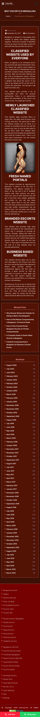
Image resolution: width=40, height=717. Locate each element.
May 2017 (10, 475)
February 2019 (11, 398)
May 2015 (10, 562)
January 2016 (11, 533)
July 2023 (10, 369)
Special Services (9, 598)
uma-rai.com (23, 708)
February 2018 (11, 442)
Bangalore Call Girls (11, 647)
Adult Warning (8, 690)
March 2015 (11, 569)
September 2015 (12, 547)
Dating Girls (7, 679)
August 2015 (11, 551)
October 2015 (11, 544)
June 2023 (10, 372)
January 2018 (11, 445)
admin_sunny (11, 30)
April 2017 (10, 478)
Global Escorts (9, 622)
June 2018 (10, 427)
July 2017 (10, 467)
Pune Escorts (8, 634)
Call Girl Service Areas (12, 651)
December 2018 (12, 405)
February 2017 (11, 485)
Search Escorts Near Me (12, 658)
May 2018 (10, 431)
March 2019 (11, 394)
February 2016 (11, 529)
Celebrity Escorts (10, 641)
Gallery (6, 594)
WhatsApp (31, 714)
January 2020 (11, 391)
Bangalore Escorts (10, 590)
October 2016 (11, 500)
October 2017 (11, 456)
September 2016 (12, 504)
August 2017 (11, 464)
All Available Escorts (11, 605)
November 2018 (12, 409)
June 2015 (10, 558)
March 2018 (11, 438)
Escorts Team (8, 609)
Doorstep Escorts (10, 675)
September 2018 (12, 416)
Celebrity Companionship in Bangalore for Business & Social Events (18, 344)
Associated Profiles (10, 662)
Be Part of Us (8, 687)
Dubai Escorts (8, 630)
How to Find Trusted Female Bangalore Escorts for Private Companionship (17, 329)
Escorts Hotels (9, 669)
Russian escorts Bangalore (13, 619)
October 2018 (11, 413)
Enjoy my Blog (8, 601)
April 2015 (10, 566)
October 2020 (11, 387)
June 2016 (10, 515)
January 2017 (11, 489)
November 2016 (12, 496)
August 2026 (11, 365)
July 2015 (10, 555)
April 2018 (10, 434)
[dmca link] (17, 711)
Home (8, 16)
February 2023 (12, 376)
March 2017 (10, 482)
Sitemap (6, 698)
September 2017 (12, 460)
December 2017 (12, 449)
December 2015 (12, 536)
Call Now (11, 714)
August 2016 (11, 507)
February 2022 (12, 383)
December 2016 (12, 493)
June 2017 (10, 471)
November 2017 (12, 453)
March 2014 (11, 573)
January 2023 (11, 380)
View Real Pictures (10, 683)
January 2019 (11, 402)
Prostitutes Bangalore (11, 655)
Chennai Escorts (9, 637)
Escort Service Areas (11, 666)
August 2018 (11, 420)
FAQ (4, 694)
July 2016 (10, 511)
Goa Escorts (8, 626)
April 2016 (10, 522)
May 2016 (10, 518)
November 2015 (12, 540)
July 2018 (10, 423)
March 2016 (11, 526)
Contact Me (7, 613)
